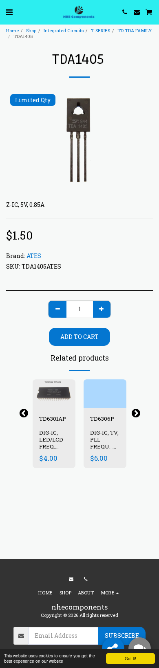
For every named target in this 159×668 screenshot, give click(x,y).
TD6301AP (53, 418)
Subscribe (122, 635)
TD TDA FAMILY (134, 30)
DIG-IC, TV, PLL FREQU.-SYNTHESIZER (109, 443)
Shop (31, 30)
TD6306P (102, 418)
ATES (33, 256)
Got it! (130, 658)
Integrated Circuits (64, 30)
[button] (9, 12)
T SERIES (100, 30)
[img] (54, 393)
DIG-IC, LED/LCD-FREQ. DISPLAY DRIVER (52, 446)
